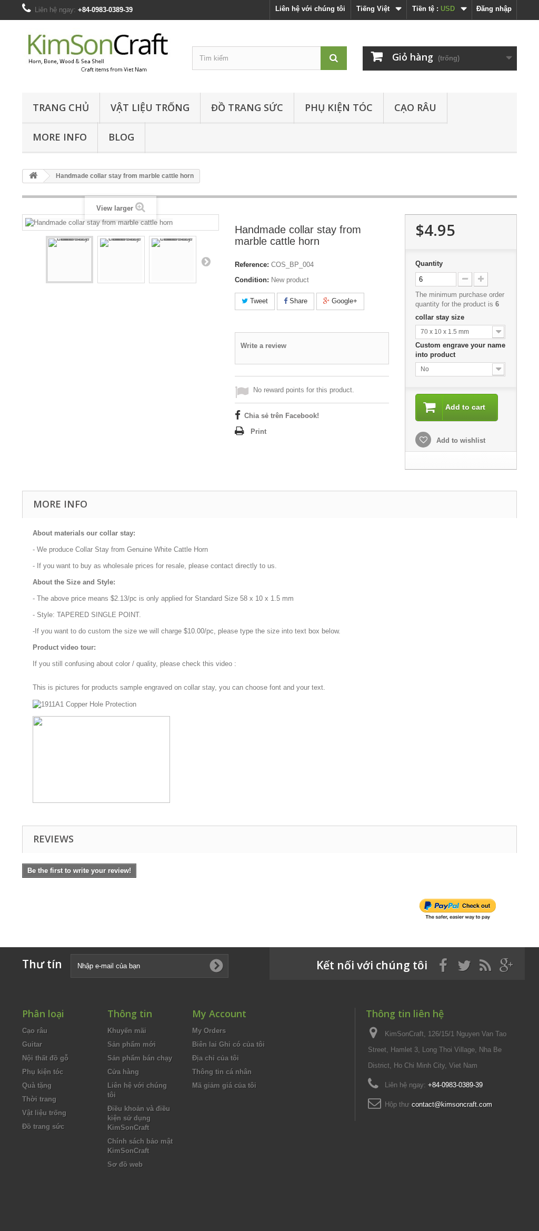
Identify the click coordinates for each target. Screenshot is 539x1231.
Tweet (258, 301)
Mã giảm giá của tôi (224, 1085)
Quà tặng (37, 1085)
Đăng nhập (494, 9)
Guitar (32, 1044)
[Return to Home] (33, 176)
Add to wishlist (459, 440)
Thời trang (39, 1099)
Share (297, 301)
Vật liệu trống (150, 107)
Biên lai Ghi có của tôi (228, 1044)
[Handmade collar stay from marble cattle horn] (69, 259)
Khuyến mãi (126, 1031)
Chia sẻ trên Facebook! (281, 416)
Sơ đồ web (125, 1164)
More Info (60, 137)
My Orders (209, 1031)
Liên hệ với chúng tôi (310, 9)
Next (206, 261)
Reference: (252, 265)
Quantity (429, 263)
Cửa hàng (123, 1072)
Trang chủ (61, 107)
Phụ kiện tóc (339, 107)
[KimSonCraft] (99, 54)
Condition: (252, 280)
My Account (219, 1013)
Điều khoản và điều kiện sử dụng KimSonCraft (138, 1118)
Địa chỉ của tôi (215, 1058)
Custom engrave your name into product (460, 350)
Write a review (263, 346)
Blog (121, 137)
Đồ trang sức (247, 107)
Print (258, 431)
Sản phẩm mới (131, 1044)
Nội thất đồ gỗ (45, 1058)
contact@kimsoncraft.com (452, 1104)
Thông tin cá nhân (222, 1072)
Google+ (343, 301)
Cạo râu (415, 107)
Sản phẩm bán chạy (139, 1058)
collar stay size (440, 317)
